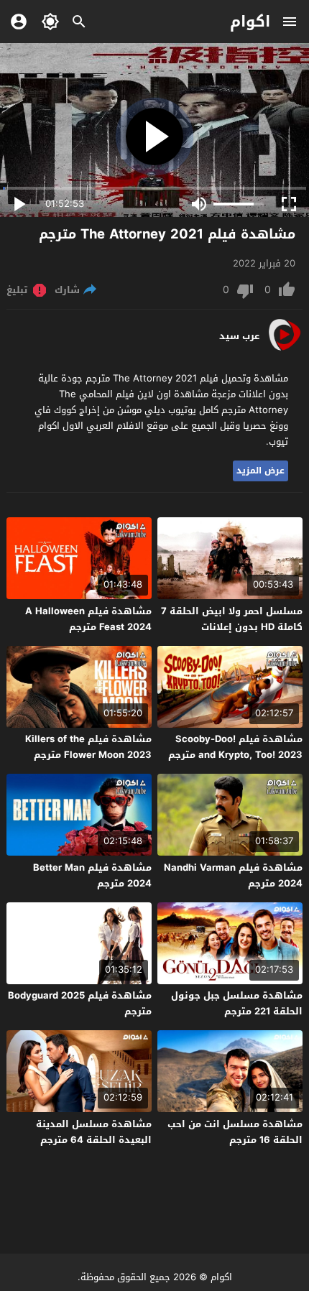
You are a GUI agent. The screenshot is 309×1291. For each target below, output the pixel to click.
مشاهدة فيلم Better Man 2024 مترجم (92, 875)
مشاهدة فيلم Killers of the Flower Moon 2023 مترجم (88, 747)
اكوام (250, 21)
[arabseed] (284, 349)
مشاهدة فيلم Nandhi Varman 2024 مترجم (233, 875)
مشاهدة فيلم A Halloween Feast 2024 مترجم (88, 619)
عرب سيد (239, 336)
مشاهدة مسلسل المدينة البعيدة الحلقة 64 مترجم (94, 1132)
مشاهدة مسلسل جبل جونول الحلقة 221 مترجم (237, 1003)
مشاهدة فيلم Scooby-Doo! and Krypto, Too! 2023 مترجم (235, 747)
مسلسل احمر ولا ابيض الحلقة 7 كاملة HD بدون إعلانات (232, 619)
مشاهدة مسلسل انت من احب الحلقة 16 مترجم (235, 1132)
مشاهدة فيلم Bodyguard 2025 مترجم (80, 1003)
